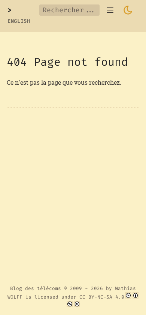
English (18, 21)
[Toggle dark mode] (128, 10)
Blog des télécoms (35, 288)
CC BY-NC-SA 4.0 (101, 297)
